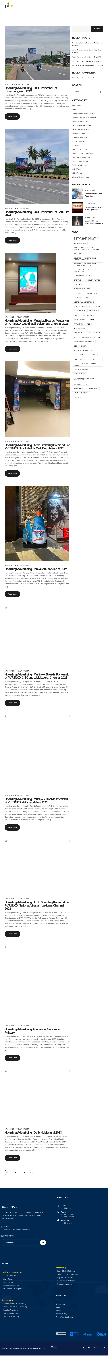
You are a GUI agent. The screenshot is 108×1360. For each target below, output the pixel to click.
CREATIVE (77, 280)
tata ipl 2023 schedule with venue (85, 364)
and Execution (80, 243)
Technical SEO (80, 374)
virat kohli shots (81, 393)
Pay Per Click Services (80, 149)
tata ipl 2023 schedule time (85, 355)
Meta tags (90, 297)
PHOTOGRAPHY (79, 319)
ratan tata (78, 324)
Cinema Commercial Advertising (84, 117)
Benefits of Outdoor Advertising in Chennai (86, 61)
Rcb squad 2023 (80, 328)
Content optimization (83, 275)
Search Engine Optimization (82, 153)
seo (75, 346)
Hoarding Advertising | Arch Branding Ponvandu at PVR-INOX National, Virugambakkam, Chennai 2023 (37, 905)
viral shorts (79, 388)
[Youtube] (89, 1348)
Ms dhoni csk (94, 306)
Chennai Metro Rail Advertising (83, 113)
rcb (88, 324)
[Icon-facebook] (84, 1348)
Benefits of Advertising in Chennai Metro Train (85, 264)
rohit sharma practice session (87, 337)
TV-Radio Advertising (80, 165)
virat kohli (93, 388)
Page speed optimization (84, 315)
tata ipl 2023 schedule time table (87, 359)
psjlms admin (24, 84)
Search (97, 29)
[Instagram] (94, 1348)
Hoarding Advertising (80, 133)
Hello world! (96, 78)
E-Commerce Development (82, 125)
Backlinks (78, 253)
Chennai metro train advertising (82, 270)
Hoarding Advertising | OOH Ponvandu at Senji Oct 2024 (37, 213)
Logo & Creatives (78, 141)
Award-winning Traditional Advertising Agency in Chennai (86, 248)
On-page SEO (94, 311)
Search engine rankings (84, 341)
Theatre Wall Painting (80, 161)
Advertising (76, 105)
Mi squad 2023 (79, 306)
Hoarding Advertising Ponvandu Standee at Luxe (36, 569)
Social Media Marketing (81, 157)
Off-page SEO (79, 311)
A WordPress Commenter (81, 78)
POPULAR (93, 319)
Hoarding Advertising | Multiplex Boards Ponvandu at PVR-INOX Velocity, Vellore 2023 (37, 800)
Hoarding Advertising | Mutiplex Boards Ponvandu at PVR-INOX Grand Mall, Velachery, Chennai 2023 (37, 322)
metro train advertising (84, 302)
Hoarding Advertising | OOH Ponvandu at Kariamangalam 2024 (31, 89)
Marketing (76, 145)
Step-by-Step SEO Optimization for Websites (87, 65)
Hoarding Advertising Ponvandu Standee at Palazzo (32, 1031)
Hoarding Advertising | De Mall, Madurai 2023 (33, 1132)
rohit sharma (94, 333)
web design (78, 397)
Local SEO (78, 297)
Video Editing (77, 173)
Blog (74, 109)
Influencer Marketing (79, 137)
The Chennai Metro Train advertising (84, 379)
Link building (91, 293)
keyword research (82, 289)
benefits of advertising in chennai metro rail (85, 258)
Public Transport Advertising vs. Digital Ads (87, 57)
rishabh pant (79, 333)
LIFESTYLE (78, 293)
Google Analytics (92, 280)
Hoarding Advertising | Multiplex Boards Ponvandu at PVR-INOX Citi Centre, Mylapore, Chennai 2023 (37, 676)
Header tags (79, 284)
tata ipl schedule (81, 369)
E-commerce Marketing (80, 129)
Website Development (80, 177)
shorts (84, 346)
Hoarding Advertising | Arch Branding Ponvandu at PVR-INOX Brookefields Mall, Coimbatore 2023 (37, 446)
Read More (12, 116)
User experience (81, 384)
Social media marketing (83, 350)
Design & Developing (80, 121)
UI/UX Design (77, 169)
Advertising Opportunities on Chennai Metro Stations (86, 238)
